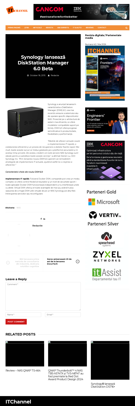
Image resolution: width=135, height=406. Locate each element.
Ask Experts (63, 28)
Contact (102, 28)
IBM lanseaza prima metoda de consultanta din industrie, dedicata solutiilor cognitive (27, 263)
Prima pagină (14, 28)
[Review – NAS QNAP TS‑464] (25, 353)
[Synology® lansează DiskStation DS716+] (110, 360)
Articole (37, 28)
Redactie (55, 75)
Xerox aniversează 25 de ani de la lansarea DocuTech (59, 261)
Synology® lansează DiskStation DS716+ (103, 385)
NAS (19, 208)
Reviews (90, 28)
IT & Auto (77, 28)
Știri (27, 28)
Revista (49, 28)
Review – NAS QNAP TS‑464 (23, 370)
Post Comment (16, 322)
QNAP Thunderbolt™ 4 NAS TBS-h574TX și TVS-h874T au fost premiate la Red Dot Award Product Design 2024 (65, 375)
